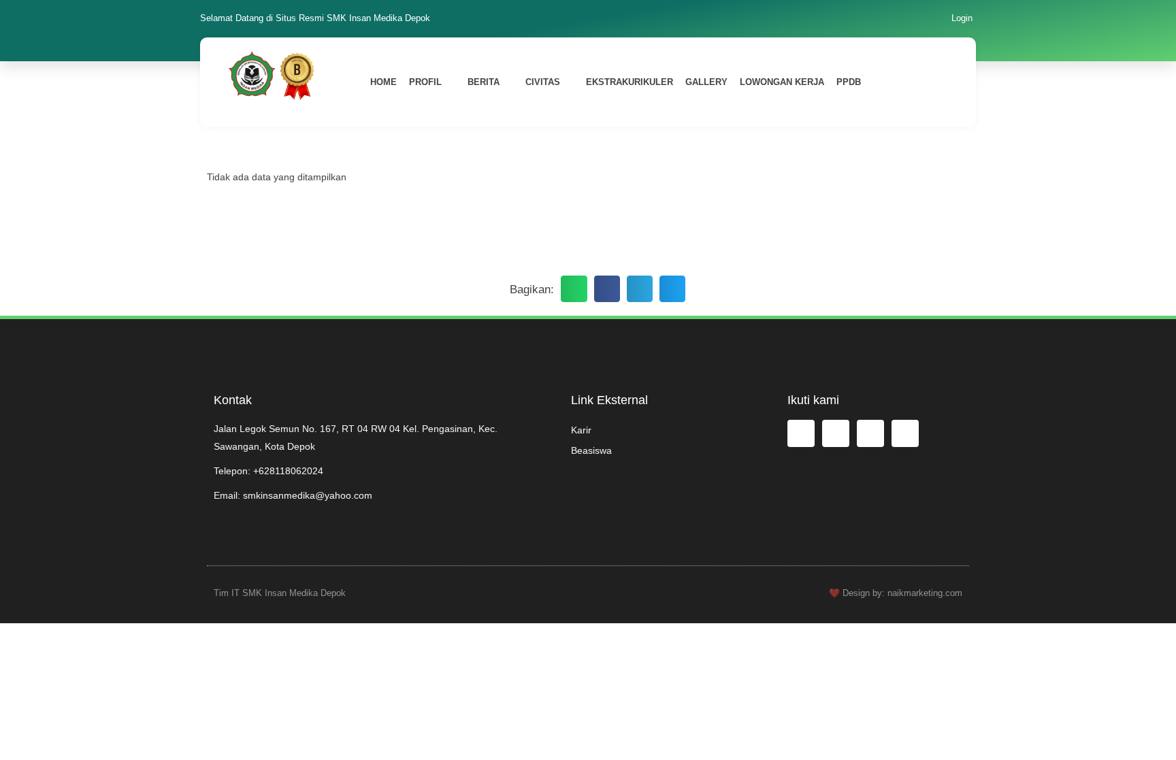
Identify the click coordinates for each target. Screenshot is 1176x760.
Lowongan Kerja (782, 82)
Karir (581, 430)
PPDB (848, 82)
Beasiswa (591, 450)
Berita (484, 82)
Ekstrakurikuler (629, 82)
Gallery (706, 82)
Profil (425, 82)
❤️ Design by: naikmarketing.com (895, 593)
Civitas (542, 82)
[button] (574, 288)
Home (383, 82)
